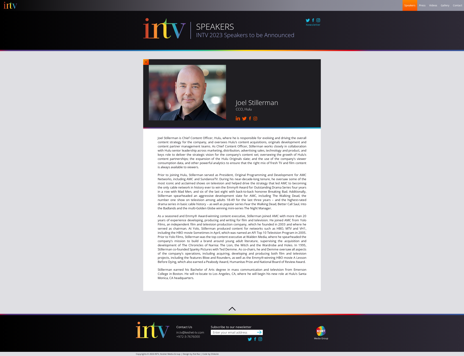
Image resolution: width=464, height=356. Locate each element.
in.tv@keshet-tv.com (190, 332)
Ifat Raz (196, 354)
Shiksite (215, 354)
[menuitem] (409, 5)
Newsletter (313, 24)
